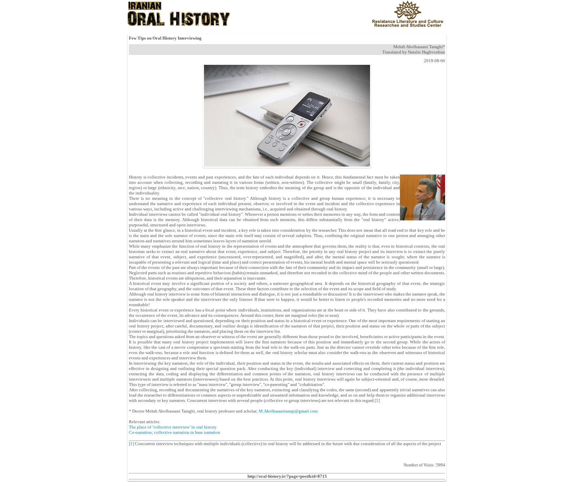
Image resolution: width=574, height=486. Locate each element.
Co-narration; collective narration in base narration (174, 432)
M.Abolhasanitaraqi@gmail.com (288, 411)
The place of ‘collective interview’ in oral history (173, 427)
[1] (377, 400)
